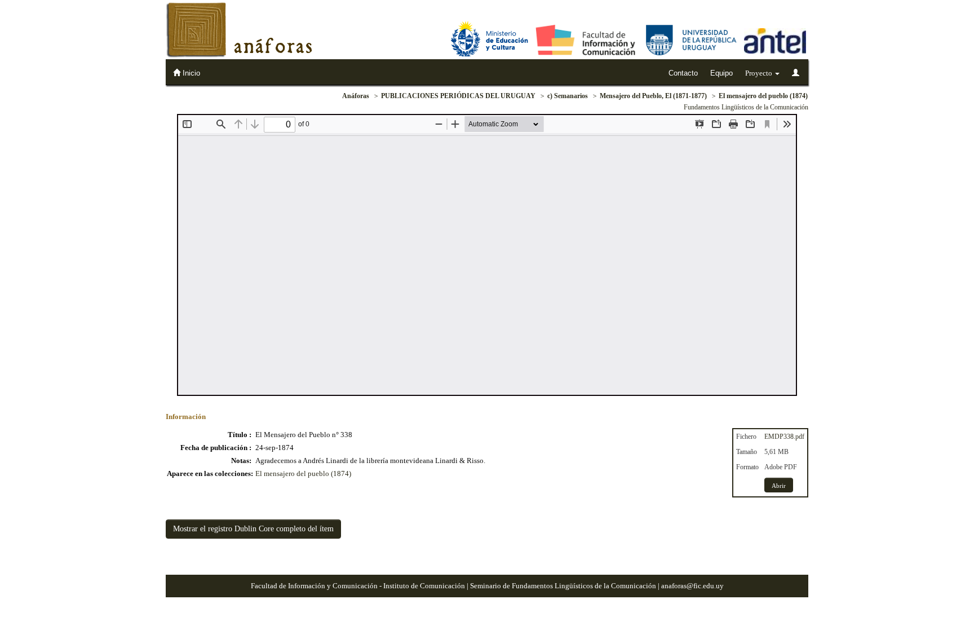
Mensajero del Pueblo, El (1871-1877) (653, 96)
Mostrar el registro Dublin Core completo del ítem (253, 529)
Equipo (721, 73)
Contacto (683, 73)
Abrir (779, 485)
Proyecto (759, 73)
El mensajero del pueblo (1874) (763, 96)
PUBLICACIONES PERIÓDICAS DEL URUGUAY (458, 96)
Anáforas (355, 96)
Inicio (190, 73)
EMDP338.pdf (784, 436)
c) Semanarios (567, 96)
